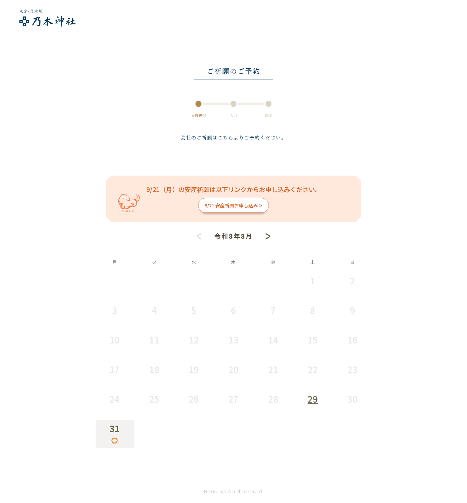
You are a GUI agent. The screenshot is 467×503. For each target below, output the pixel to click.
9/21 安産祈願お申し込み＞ (234, 205)
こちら (226, 137)
